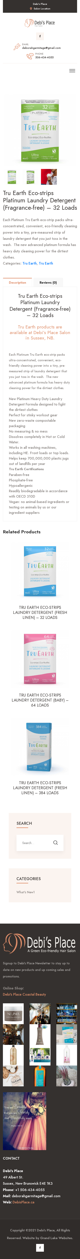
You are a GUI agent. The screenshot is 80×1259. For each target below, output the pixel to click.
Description (17, 282)
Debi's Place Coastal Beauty (24, 994)
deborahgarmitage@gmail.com (41, 47)
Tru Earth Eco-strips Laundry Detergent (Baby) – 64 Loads (40, 700)
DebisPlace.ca (23, 1202)
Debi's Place (46, 1230)
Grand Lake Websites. (56, 1238)
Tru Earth (30, 263)
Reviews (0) (48, 282)
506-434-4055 (44, 57)
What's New (26, 892)
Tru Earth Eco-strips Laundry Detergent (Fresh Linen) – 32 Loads (40, 612)
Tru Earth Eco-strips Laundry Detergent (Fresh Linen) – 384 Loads (40, 788)
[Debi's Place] (40, 22)
